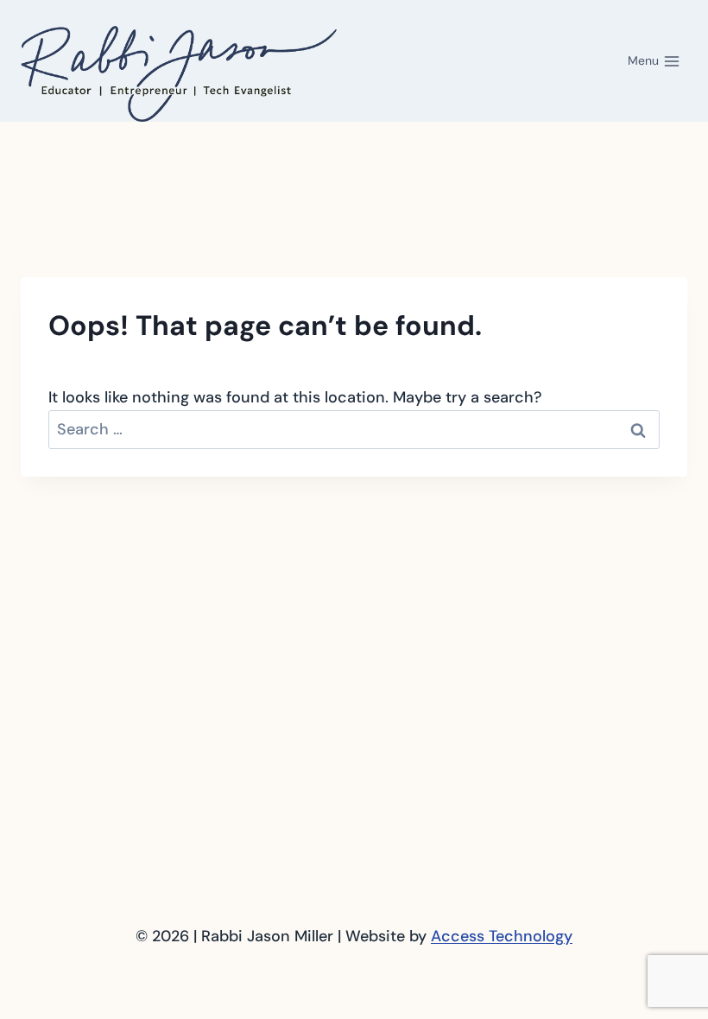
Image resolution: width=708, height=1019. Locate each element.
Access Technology (501, 936)
